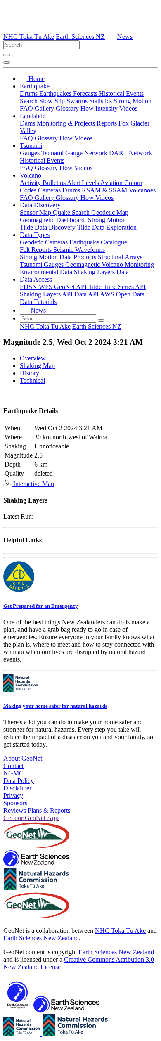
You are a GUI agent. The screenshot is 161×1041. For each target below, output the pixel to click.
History (29, 373)
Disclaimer (17, 788)
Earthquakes (56, 93)
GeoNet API (71, 286)
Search (29, 100)
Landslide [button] (32, 115)
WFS (46, 286)
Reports (107, 123)
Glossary (68, 108)
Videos (128, 108)
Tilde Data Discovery (48, 227)
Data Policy (18, 780)
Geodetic (32, 242)
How (87, 108)
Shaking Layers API (47, 294)
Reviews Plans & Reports (36, 810)
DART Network (130, 153)
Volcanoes (142, 190)
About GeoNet (22, 758)
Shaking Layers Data (101, 271)
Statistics (101, 100)
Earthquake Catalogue (98, 242)
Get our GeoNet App (31, 817)
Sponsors (15, 802)
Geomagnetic (83, 264)
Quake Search (72, 212)
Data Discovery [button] (40, 205)
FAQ (27, 108)
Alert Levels (83, 182)
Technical (32, 380)
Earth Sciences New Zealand (41, 937)
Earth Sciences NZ (80, 36)
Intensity (107, 108)
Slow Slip (52, 100)
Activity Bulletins (43, 182)
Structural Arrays (120, 257)
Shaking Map (37, 365)
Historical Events (121, 93)
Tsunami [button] (31, 145)
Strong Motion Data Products (59, 257)
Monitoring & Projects (67, 123)
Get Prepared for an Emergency (40, 606)
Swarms (77, 100)
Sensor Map (36, 212)
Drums (29, 93)
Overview (33, 358)
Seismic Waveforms (79, 249)
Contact (13, 765)
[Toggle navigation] (6, 62)
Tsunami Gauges (42, 264)
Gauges (30, 153)
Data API (87, 294)
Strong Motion (133, 100)
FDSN (29, 286)
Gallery (45, 108)
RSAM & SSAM (105, 190)
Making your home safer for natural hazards (55, 706)
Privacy (13, 795)
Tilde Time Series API (117, 286)
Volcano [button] (30, 175)
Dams (28, 123)
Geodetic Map (109, 212)
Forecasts (86, 93)
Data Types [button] (35, 234)
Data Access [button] (36, 279)
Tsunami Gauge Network (75, 153)
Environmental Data (47, 271)
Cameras (50, 190)
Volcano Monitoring (128, 264)
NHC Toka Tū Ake (28, 36)
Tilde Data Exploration (107, 227)
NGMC (13, 773)
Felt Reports (36, 249)
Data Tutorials (38, 301)
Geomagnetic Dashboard (53, 219)
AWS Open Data (122, 294)
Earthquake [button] (35, 86)
